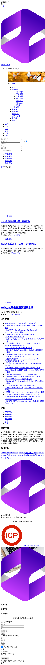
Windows (19, 105)
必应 (6, 131)
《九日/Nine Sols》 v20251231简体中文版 (20, 385)
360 (6, 135)
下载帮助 (8, 412)
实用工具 (19, 103)
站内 (6, 124)
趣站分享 (15, 109)
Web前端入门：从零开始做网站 (18, 243)
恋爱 (31, 455)
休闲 (35, 455)
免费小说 (22, 453)
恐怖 (2, 458)
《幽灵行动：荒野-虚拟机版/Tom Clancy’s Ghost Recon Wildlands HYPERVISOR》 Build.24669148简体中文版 (24, 370)
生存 (16, 455)
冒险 (36, 452)
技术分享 (15, 107)
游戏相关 (19, 98)
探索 (19, 455)
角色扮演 (29, 452)
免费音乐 (8, 163)
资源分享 (15, 90)
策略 (8, 455)
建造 (12, 455)
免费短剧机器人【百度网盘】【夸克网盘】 (21, 323)
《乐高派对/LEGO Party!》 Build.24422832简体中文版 (24, 392)
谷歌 (6, 129)
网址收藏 (8, 414)
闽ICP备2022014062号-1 (31, 546)
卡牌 (10, 458)
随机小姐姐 (16, 116)
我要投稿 (8, 416)
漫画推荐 (15, 111)
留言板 (14, 118)
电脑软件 (19, 92)
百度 (6, 126)
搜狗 (6, 133)
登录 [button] (2, 4)
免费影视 (8, 161)
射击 (9, 453)
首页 (13, 87)
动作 (7, 458)
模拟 (13, 453)
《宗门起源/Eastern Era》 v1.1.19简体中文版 (21, 374)
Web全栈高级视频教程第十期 (17, 307)
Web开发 (17, 235)
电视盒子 (19, 101)
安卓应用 (19, 94)
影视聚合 (40, 455)
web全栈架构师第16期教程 (15, 221)
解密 (40, 453)
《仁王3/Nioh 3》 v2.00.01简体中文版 (18, 348)
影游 (16, 453)
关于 (13, 120)
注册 (2, 6)
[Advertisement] (22, 191)
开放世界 (4, 453)
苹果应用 (19, 96)
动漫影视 (15, 114)
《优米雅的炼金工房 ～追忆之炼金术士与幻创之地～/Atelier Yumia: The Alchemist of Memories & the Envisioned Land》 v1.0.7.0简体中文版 (23, 396)
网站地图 (8, 419)
